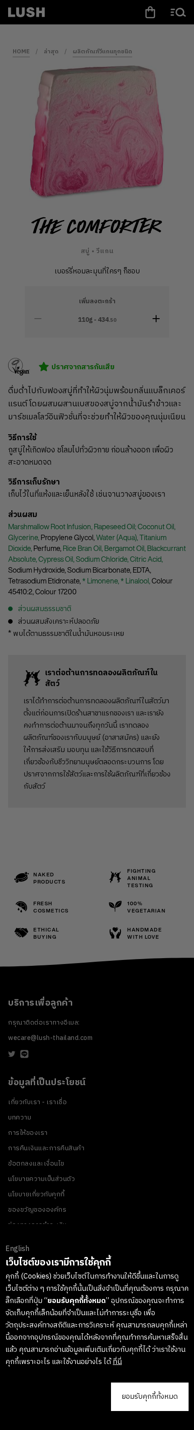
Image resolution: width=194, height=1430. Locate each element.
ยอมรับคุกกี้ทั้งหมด (150, 1397)
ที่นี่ (117, 1362)
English (17, 1249)
